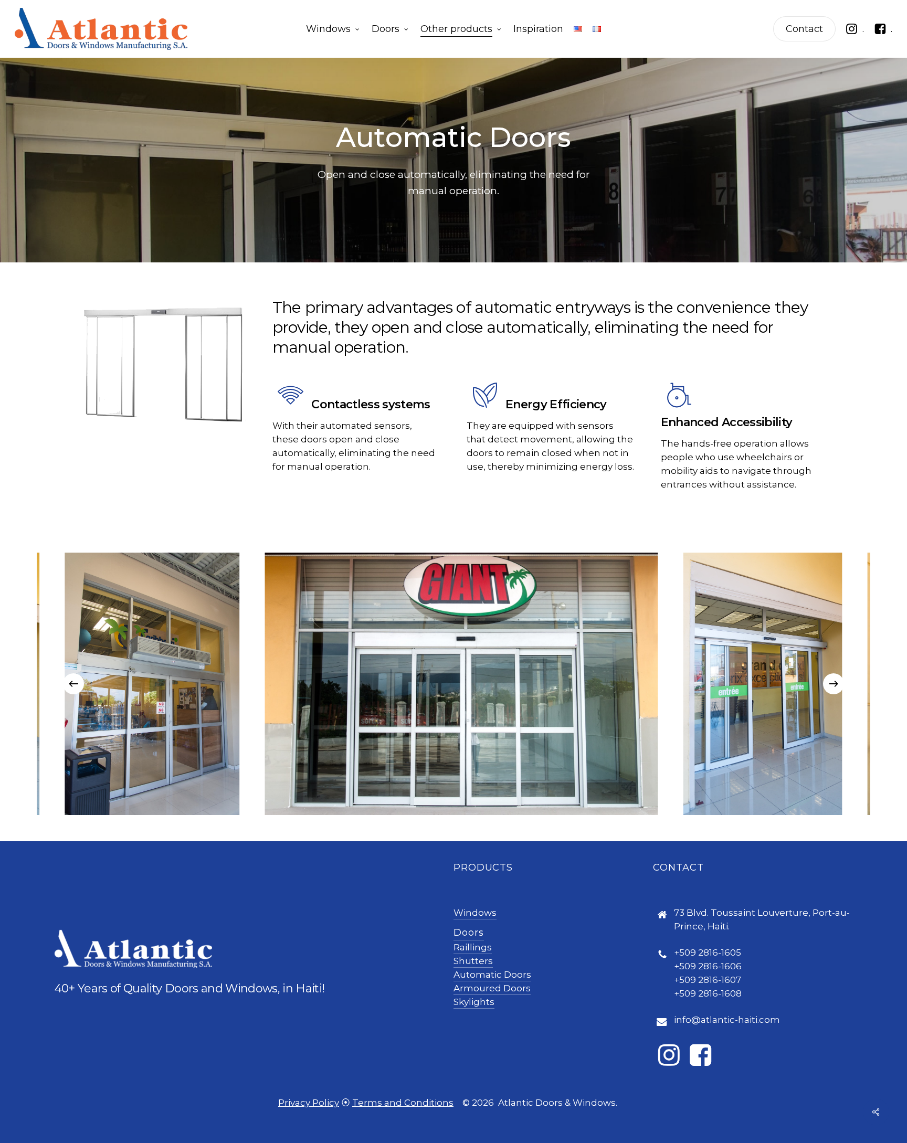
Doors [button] (469, 932)
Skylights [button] (474, 1002)
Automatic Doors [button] (492, 974)
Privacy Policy (308, 1102)
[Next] (833, 683)
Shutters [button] (473, 961)
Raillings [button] (473, 947)
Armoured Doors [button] (492, 988)
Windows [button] (475, 912)
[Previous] (73, 683)
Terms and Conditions (403, 1102)
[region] (453, 684)
